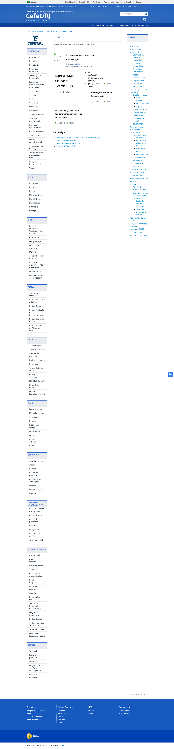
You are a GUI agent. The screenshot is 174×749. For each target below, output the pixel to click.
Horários (33, 421)
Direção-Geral (35, 65)
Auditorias (33, 569)
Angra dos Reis (35, 187)
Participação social (37, 565)
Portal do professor (33, 656)
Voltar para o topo (140, 694)
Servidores (33, 593)
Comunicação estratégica (35, 480)
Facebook (61, 711)
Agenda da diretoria (138, 235)
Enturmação (34, 431)
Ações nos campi (137, 232)
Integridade (34, 529)
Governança (34, 525)
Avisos (32, 465)
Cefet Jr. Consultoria (34, 375)
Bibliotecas (34, 110)
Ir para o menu (45, 6)
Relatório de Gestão (34, 534)
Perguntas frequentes (100, 25)
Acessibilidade (96, 7)
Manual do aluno (36, 413)
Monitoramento (142, 103)
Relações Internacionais (35, 162)
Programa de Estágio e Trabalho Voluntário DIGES (138, 226)
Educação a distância (34, 246)
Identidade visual (36, 489)
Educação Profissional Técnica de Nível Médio (36, 230)
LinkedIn (61, 722)
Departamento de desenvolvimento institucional (140, 195)
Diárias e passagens (33, 675)
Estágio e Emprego (37, 360)
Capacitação (141, 106)
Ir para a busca (57, 6)
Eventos (32, 485)
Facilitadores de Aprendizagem (36, 276)
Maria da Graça (35, 195)
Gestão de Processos (138, 169)
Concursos (33, 103)
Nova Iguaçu (34, 203)
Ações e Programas (33, 560)
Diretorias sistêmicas (33, 70)
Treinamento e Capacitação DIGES (68, 143)
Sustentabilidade (36, 540)
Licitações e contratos (34, 587)
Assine (90, 713)
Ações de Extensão (37, 349)
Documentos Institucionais (35, 126)
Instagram (62, 713)
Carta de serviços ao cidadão (36, 624)
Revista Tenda (35, 306)
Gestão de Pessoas (37, 131)
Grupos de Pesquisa (33, 294)
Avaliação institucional (34, 119)
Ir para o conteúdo (32, 6)
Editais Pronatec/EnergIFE (37, 392)
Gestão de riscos (36, 515)
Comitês (32, 95)
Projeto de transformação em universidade (37, 84)
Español (128, 7)
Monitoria (33, 252)
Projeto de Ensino (36, 271)
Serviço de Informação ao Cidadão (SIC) (35, 606)
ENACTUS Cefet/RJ (37, 381)
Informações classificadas (34, 598)
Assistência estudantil (34, 354)
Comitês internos (140, 109)
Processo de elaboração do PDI (141, 143)
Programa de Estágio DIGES (66, 146)
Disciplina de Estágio (34, 426)
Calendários (34, 417)
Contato (113, 25)
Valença (32, 211)
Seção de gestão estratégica (141, 203)
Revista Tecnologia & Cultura (37, 300)
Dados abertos (35, 619)
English (136, 7)
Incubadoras (34, 364)
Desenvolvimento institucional (36, 510)
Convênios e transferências (35, 574)
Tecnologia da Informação (35, 76)
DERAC (32, 446)
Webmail (33, 651)
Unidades (33, 168)
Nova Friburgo (35, 199)
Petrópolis (33, 207)
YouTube (61, 719)
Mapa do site (119, 7)
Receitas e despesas (33, 581)
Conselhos (33, 91)
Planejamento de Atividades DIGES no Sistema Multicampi (78, 138)
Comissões (33, 99)
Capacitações (138, 80)
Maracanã (33, 183)
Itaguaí (32, 191)
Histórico (33, 61)
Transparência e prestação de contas (36, 155)
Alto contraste (108, 7)
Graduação (34, 237)
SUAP (31, 661)
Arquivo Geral (35, 135)
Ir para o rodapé (70, 6)
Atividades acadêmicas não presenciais (36, 265)
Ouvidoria (33, 107)
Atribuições (134, 46)
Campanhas (34, 469)
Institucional (34, 555)
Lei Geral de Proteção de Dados (37, 634)
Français (145, 7)
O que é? (91, 711)
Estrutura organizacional (35, 140)
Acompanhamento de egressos (50, 31)
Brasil (34, 2)
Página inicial (32, 31)
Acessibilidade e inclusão (36, 257)
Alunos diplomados (34, 440)
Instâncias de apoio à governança (138, 121)
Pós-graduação (35, 241)
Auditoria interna (36, 114)
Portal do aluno (35, 409)
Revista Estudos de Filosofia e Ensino (36, 328)
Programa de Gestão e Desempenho (35, 668)
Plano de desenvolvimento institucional (140, 135)
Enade (32, 435)
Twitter (60, 716)
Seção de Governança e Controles (142, 212)
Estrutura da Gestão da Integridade (138, 57)
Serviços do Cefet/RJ (126, 25)
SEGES (78, 64)
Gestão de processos (33, 520)
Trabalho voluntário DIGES (66, 141)
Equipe (133, 184)
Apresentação (35, 57)
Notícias (32, 493)
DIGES (65, 31)
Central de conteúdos (33, 473)
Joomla (61, 745)
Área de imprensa (141, 25)
